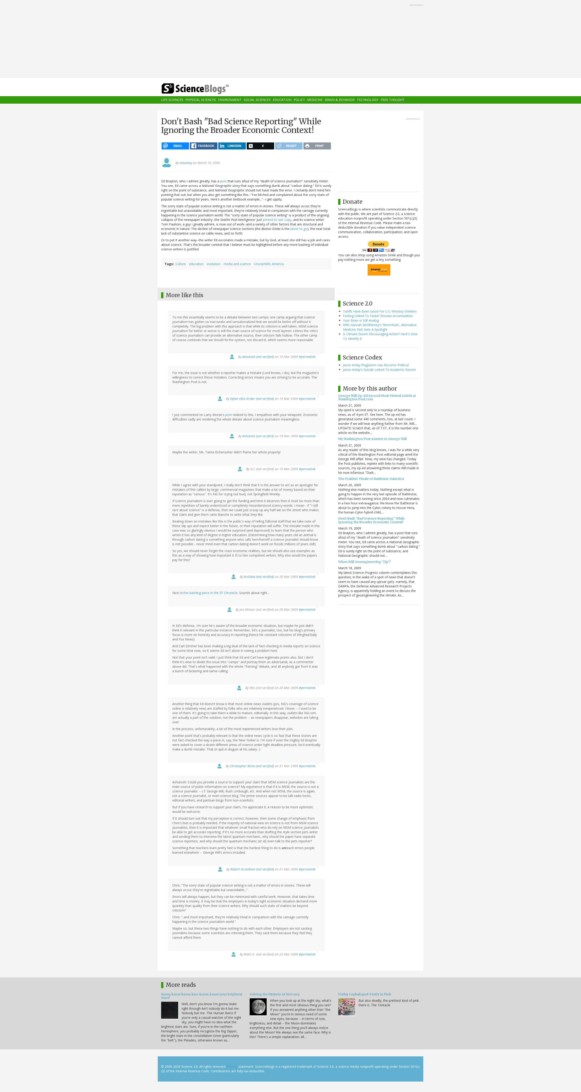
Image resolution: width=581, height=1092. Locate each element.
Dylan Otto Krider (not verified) (252, 398)
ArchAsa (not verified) (259, 576)
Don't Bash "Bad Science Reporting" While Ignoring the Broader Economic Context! (371, 520)
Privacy (232, 1066)
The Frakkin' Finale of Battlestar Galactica (371, 479)
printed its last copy (277, 219)
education (196, 264)
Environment (229, 99)
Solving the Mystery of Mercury (275, 994)
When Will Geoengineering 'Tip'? (364, 562)
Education (282, 99)
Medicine (315, 99)
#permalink (307, 356)
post (223, 181)
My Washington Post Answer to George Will (372, 439)
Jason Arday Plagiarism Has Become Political (376, 365)
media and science (237, 264)
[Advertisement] (290, 39)
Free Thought (393, 99)
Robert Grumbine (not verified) (252, 869)
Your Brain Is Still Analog (361, 320)
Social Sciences (257, 99)
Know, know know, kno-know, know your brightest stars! (201, 996)
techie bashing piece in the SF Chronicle (209, 593)
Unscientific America (269, 264)
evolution (213, 264)
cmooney (186, 163)
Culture (180, 264)
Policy (299, 99)
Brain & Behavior (340, 99)
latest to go (298, 229)
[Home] (204, 88)
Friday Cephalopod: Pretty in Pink (364, 994)
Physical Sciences (200, 99)
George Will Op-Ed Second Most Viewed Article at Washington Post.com (377, 397)
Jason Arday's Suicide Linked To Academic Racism (379, 369)
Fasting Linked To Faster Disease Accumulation (378, 316)
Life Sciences (172, 99)
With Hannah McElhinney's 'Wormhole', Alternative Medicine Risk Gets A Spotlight (380, 327)
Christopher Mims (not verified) (252, 766)
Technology (367, 99)
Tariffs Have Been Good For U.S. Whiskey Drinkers (380, 311)
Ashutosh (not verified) (258, 356)
